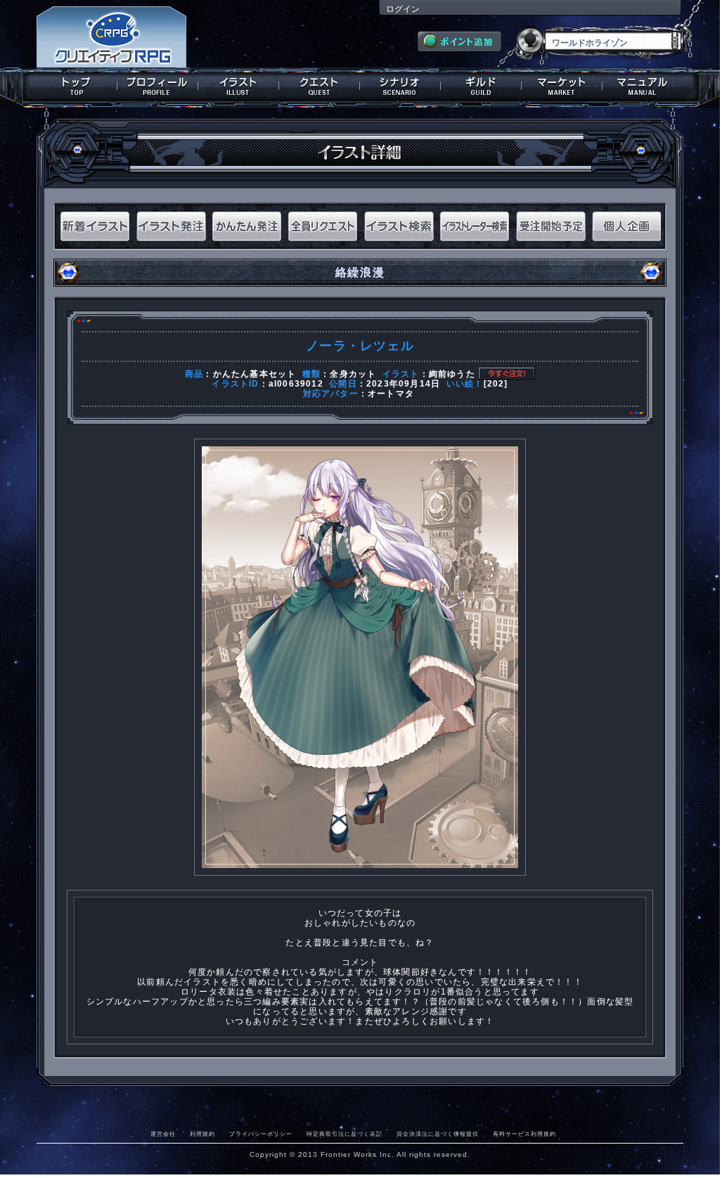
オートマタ (391, 394)
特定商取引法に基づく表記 (344, 1133)
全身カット (353, 374)
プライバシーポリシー (260, 1133)
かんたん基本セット (255, 374)
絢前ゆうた (452, 374)
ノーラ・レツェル (360, 346)
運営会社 (163, 1133)
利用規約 (202, 1133)
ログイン (403, 9)
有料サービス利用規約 (524, 1133)
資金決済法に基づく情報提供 (438, 1133)
